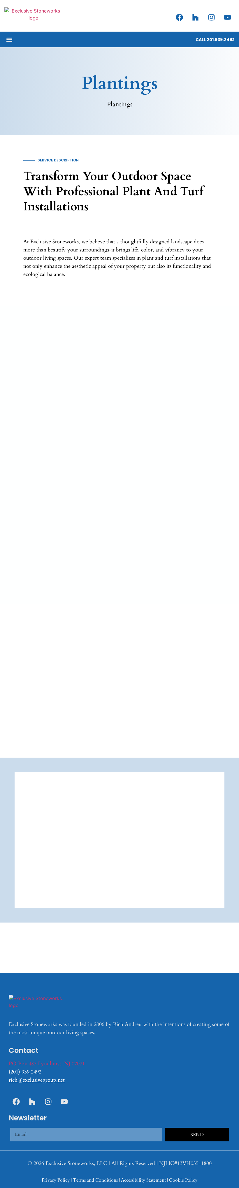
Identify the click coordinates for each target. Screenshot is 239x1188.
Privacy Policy (56, 1180)
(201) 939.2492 (25, 1072)
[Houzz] (195, 17)
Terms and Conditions (95, 1180)
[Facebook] (179, 17)
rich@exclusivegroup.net (37, 1080)
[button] (9, 39)
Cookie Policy (183, 1180)
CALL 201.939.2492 (215, 40)
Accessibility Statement (143, 1180)
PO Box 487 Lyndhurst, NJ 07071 (47, 1063)
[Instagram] (211, 17)
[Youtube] (227, 17)
